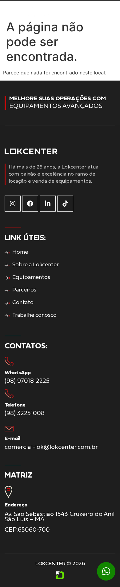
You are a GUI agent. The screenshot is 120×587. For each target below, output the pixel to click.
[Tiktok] (65, 204)
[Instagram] (13, 204)
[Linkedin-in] (48, 204)
